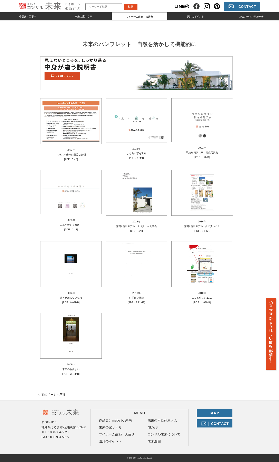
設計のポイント (195, 16)
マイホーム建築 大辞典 (117, 434)
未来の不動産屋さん (162, 420)
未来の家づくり (83, 16)
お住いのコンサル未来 (251, 16)
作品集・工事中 (27, 16)
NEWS (153, 427)
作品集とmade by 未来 (115, 420)
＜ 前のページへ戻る (51, 394)
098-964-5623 (59, 432)
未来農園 (154, 441)
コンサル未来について (164, 434)
